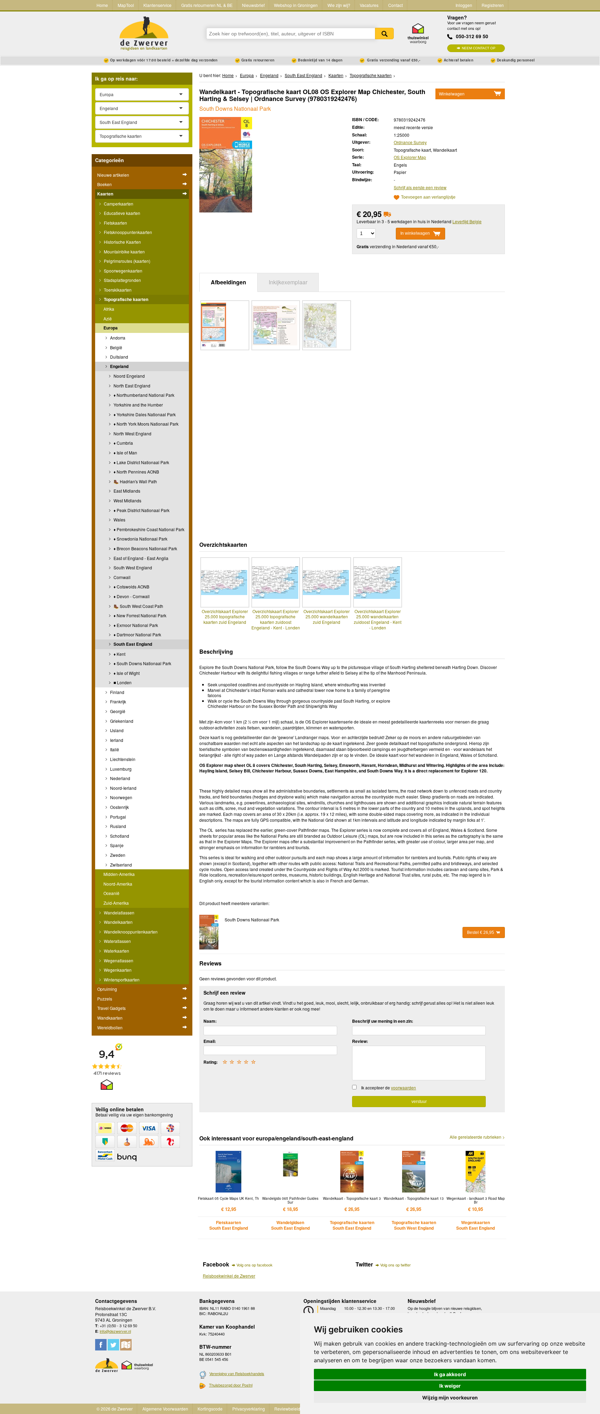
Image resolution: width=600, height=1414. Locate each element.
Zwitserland (120, 865)
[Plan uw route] (126, 1344)
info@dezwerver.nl (115, 1331)
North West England (131, 433)
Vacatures (369, 5)
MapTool (126, 5)
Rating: (210, 1062)
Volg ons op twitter (395, 1265)
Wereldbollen (110, 1027)
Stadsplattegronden (122, 280)
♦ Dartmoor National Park (136, 634)
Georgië (117, 711)
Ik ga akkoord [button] (450, 1374)
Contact (395, 5)
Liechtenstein (122, 759)
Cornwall (121, 577)
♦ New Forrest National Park (139, 615)
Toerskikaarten (117, 290)
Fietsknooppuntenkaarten (127, 232)
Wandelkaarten (118, 922)
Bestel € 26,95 (480, 932)
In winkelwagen (415, 233)
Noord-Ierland (122, 788)
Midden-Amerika (119, 874)
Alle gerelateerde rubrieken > (477, 1137)
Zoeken (384, 33)
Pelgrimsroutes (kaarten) (126, 261)
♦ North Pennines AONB (135, 472)
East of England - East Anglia (140, 558)
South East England (132, 644)
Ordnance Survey (410, 142)
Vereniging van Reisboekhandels (236, 1373)
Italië (114, 749)
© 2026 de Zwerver (115, 1409)
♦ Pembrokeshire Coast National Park (148, 529)
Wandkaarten (110, 1018)
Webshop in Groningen (296, 5)
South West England (132, 567)
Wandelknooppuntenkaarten (130, 932)
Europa (110, 328)
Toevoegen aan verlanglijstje (428, 197)
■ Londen (122, 682)
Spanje (116, 845)
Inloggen (464, 5)
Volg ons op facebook (254, 1265)
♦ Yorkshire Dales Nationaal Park (144, 414)
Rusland (117, 826)
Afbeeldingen (228, 282)
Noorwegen (120, 797)
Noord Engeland (128, 376)
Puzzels (104, 999)
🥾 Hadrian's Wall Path (134, 481)
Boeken (104, 184)
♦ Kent (118, 654)
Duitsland (118, 357)
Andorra (117, 338)
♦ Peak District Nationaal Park (140, 510)
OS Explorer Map (410, 157)
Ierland (116, 740)
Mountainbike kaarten (124, 251)
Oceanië (111, 893)
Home (102, 5)
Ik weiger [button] (450, 1386)
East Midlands (126, 491)
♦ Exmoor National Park (135, 625)
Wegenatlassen (118, 960)
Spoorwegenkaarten (122, 271)
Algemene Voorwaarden (165, 1409)
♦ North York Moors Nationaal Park (145, 424)
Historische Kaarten (122, 242)
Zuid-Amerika (116, 903)
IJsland (116, 730)
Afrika (108, 309)
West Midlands (126, 500)
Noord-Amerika (117, 884)
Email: (209, 1041)
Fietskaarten (115, 223)
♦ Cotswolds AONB (130, 586)
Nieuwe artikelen (113, 175)
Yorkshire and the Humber (137, 405)
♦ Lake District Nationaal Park (140, 462)
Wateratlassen (117, 941)
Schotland (119, 836)
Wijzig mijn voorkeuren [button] (450, 1397)
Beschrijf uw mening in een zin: (382, 1021)
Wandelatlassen (118, 912)
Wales (118, 519)
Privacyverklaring (248, 1409)
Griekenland (121, 721)
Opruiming (107, 989)
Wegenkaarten (117, 970)
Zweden (117, 855)
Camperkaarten (118, 204)
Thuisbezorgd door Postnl (230, 1385)
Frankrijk (117, 701)
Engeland (118, 366)
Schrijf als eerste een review (420, 187)
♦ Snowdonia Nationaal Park (139, 539)
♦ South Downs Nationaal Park (141, 663)
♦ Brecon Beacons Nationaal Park (144, 548)
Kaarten (105, 194)
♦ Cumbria (122, 443)
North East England (131, 385)
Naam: (210, 1021)
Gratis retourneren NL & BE (207, 5)
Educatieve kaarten (121, 213)
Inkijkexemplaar (288, 282)
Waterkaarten (116, 951)
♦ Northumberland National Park (143, 395)
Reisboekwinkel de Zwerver (229, 1276)
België (115, 347)
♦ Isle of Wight (126, 673)
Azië (107, 318)
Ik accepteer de (388, 1087)
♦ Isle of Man (124, 452)
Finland (116, 692)
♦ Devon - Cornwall (131, 596)
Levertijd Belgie (467, 221)
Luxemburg (120, 769)
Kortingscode (210, 1409)
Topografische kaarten (125, 299)
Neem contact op (478, 48)
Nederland (119, 778)
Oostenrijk (119, 807)
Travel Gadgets (111, 1008)
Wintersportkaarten (121, 979)
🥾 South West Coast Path (137, 606)
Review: (360, 1041)
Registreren (493, 5)
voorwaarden (403, 1087)
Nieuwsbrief (253, 5)
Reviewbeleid (287, 1409)
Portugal (117, 817)
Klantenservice (157, 5)
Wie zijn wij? (338, 5)
